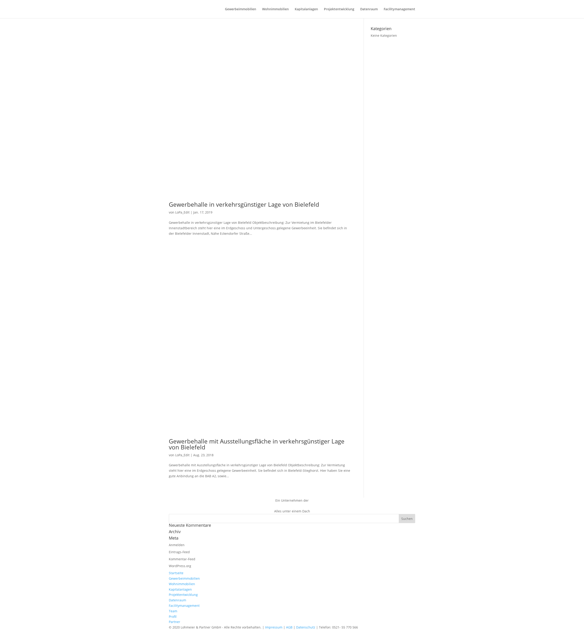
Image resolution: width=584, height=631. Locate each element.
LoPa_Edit (182, 212)
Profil (173, 616)
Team (173, 611)
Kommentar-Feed (182, 559)
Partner (174, 622)
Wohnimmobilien (275, 9)
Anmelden (177, 545)
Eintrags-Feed (179, 552)
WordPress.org (180, 566)
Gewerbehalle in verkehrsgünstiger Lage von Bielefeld (244, 204)
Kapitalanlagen (306, 9)
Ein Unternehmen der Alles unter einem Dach (292, 506)
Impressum (273, 627)
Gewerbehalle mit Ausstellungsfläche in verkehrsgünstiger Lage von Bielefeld (256, 444)
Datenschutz (305, 627)
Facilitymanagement (399, 9)
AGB (289, 627)
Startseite (176, 573)
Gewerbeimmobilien (240, 9)
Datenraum (369, 9)
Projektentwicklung (339, 9)
